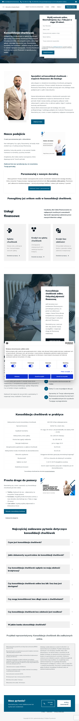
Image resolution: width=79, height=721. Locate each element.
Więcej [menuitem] (59, 7)
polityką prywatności (57, 46)
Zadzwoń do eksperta (11, 518)
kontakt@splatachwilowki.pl (11, 1)
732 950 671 (25, 1)
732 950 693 (35, 1)
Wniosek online (71, 7)
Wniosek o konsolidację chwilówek (15, 511)
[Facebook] (76, 1)
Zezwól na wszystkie (62, 376)
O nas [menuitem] (47, 7)
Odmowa (17, 376)
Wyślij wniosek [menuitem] (59, 712)
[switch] (31, 366)
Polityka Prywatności (50, 718)
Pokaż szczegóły (65, 371)
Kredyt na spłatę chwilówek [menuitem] (34, 7)
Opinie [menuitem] (53, 7)
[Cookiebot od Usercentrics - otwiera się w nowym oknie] (66, 343)
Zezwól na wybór (39, 376)
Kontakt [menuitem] (49, 712)
